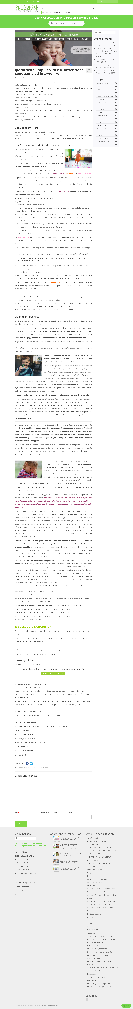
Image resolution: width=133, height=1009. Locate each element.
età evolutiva (101, 102)
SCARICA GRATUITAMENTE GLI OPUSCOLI (68, 23)
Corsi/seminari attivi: (85, 8)
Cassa (89, 927)
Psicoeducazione (103, 129)
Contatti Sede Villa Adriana (24, 1)
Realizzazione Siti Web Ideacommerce (50, 1005)
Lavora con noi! (102, 8)
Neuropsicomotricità (104, 119)
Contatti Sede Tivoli (39, 1)
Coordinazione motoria (105, 96)
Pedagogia (100, 122)
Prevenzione (101, 125)
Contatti (67, 12)
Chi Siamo (45, 8)
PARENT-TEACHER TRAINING (99, 854)
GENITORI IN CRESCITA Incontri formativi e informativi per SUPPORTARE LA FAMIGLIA (67, 847)
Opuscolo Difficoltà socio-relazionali (100, 908)
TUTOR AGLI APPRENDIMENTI (100, 857)
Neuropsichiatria (103, 115)
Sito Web (70, 812)
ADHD (17, 767)
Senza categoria (102, 138)
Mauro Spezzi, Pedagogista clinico (99, 987)
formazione (101, 106)
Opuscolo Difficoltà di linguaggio (99, 904)
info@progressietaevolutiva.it (27, 873)
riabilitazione (101, 135)
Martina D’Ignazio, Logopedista (98, 983)
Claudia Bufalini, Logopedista (97, 949)
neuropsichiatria (33, 767)
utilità (99, 145)
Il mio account (92, 930)
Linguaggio (100, 109)
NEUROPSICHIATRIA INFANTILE (100, 847)
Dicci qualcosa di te (94, 914)
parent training (41, 767)
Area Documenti (58, 12)
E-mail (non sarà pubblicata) (49, 812)
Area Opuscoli (46, 12)
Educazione (101, 99)
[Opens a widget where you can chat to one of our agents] (126, 1006)
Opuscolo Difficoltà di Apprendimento (101, 889)
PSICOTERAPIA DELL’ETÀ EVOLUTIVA (102, 851)
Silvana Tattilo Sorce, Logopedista (99, 952)
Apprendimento (102, 83)
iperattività (27, 767)
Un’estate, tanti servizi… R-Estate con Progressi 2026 (69, 839)
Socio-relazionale (103, 142)
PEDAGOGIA (93, 860)
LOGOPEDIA (93, 844)
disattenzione (22, 767)
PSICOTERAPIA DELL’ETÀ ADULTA (101, 863)
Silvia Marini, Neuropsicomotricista (99, 936)
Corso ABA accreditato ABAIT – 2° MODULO (71, 855)
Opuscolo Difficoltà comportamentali (101, 901)
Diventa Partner (93, 917)
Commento (18, 780)
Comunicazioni (102, 93)
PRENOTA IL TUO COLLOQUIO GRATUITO (53, 673)
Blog (94, 8)
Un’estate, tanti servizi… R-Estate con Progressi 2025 (69, 869)
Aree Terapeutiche (56, 8)
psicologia (47, 767)
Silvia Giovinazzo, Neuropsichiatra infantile (102, 968)
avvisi (98, 86)
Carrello (90, 923)
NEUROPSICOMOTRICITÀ (98, 841)
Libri (88, 876)
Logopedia (100, 112)
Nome (17, 812)
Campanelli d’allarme (70, 8)
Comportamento (27, 77)
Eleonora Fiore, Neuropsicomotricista (101, 939)
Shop (89, 920)
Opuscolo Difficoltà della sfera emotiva (101, 892)
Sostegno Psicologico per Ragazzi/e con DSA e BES (69, 862)
